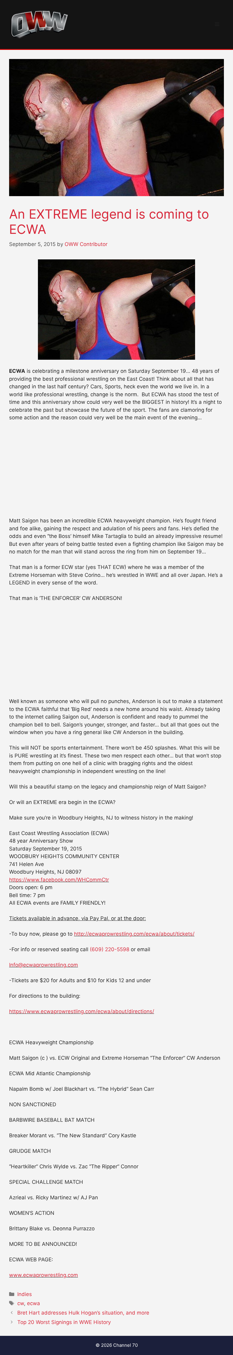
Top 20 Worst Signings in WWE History (64, 1322)
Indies (24, 1294)
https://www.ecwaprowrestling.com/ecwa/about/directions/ (81, 1011)
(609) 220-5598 (109, 949)
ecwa (33, 1303)
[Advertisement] (116, 472)
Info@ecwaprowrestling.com (43, 965)
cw (20, 1303)
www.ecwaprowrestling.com (43, 1275)
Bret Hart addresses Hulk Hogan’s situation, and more (83, 1313)
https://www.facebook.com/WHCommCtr (59, 880)
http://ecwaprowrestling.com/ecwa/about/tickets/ (134, 934)
